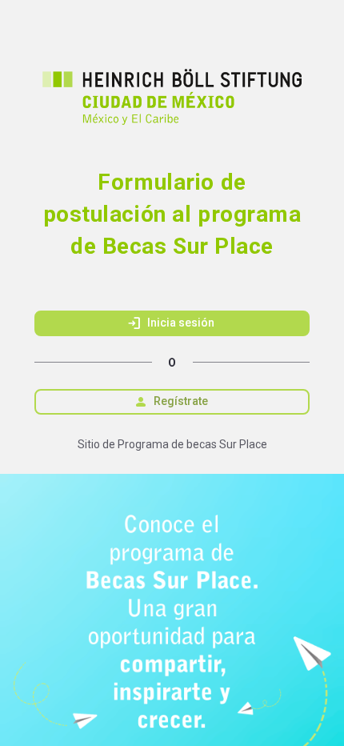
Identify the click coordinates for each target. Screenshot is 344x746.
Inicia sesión (170, 323)
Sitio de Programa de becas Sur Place (172, 444)
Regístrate (170, 401)
